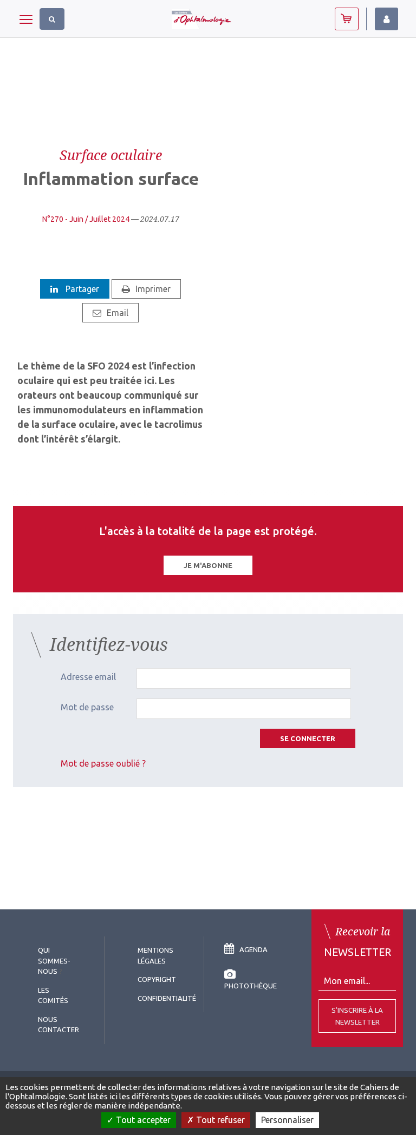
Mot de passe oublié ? (103, 763)
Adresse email (88, 677)
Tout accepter (142, 1120)
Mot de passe (87, 707)
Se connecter (307, 738)
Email (117, 313)
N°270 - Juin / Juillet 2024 (85, 219)
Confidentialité (167, 998)
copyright (157, 979)
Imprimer (153, 289)
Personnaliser (287, 1120)
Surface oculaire (111, 155)
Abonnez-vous (347, 19)
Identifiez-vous (386, 19)
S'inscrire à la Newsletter (357, 1016)
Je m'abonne (208, 565)
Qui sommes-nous (54, 960)
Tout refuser (219, 1120)
